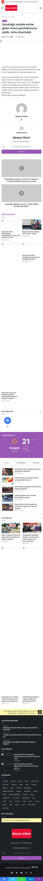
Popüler (6, 463)
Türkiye (37, 801)
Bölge (26, 781)
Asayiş (12, 17)
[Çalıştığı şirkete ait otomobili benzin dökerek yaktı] (7, 498)
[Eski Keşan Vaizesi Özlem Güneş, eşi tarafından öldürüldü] (7, 472)
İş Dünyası (5, 808)
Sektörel (25, 794)
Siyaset (32, 794)
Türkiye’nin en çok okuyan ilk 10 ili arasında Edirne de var (26, 479)
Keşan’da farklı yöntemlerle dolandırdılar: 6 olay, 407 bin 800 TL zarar (11, 234)
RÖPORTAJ (27, 791)
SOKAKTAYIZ (6, 798)
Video (10, 804)
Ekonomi (14, 784)
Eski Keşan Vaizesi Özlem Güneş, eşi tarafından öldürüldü (27, 470)
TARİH (4, 801)
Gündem (34, 784)
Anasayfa (6, 17)
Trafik (24, 801)
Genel (27, 784)
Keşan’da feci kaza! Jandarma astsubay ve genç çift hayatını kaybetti (26, 506)
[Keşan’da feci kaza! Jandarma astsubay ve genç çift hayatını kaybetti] (7, 507)
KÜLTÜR (18, 788)
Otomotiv (18, 791)
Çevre (23, 804)
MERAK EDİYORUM (8, 791)
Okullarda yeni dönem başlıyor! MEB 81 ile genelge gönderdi (31, 699)
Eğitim (21, 784)
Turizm (30, 801)
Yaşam (17, 804)
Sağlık (4, 794)
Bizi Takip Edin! (7, 814)
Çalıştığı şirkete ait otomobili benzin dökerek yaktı (25, 496)
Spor (33, 798)
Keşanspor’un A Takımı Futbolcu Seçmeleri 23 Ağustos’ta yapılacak (10, 699)
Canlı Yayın (6, 784)
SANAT (35, 791)
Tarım (10, 801)
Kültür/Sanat (27, 788)
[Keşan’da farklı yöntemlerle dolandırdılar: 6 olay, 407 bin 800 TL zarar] (11, 224)
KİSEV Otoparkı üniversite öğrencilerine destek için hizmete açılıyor (11, 537)
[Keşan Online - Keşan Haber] (11, 8)
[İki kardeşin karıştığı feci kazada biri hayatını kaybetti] (7, 489)
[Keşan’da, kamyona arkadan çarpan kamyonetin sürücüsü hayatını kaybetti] (11, 317)
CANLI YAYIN (34, 781)
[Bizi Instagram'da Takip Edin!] (40, 712)
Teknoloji (17, 801)
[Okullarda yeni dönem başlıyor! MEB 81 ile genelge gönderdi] (32, 621)
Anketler (13, 781)
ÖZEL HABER (31, 804)
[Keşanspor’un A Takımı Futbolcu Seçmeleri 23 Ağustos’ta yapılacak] (11, 621)
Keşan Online (7, 37)
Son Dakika (16, 798)
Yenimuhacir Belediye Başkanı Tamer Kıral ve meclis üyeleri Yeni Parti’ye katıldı (31, 538)
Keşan (12, 788)
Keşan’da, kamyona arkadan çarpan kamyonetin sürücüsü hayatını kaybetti (9, 395)
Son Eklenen (21, 463)
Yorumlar (36, 463)
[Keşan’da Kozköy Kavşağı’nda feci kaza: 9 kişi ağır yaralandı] (31, 248)
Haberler (5, 788)
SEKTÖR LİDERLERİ (14, 794)
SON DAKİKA (25, 798)
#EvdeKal (5, 781)
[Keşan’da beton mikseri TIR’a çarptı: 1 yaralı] (31, 224)
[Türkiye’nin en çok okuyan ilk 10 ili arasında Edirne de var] (7, 480)
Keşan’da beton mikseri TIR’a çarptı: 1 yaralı (31, 233)
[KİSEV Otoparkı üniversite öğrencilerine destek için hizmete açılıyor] (11, 528)
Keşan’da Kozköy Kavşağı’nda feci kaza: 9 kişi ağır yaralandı (31, 257)
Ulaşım (4, 804)
